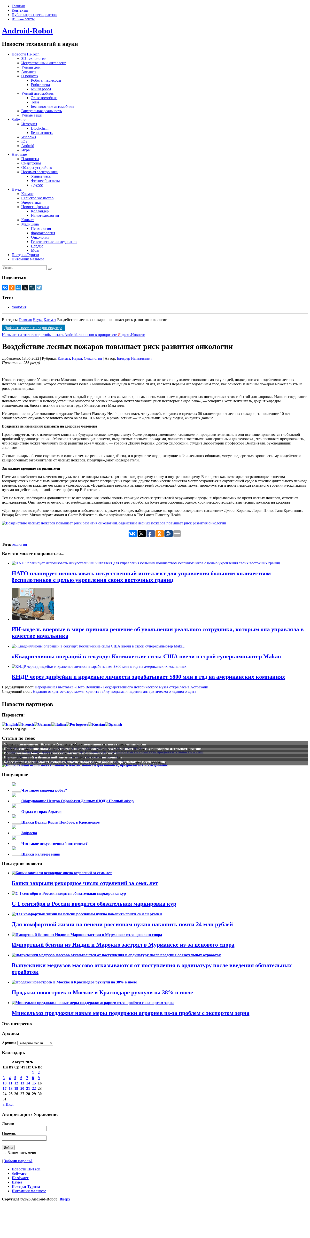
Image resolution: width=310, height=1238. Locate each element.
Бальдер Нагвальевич (134, 358)
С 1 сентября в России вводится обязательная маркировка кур (94, 904)
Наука (17, 189)
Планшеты (30, 159)
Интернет (29, 124)
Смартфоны (31, 163)
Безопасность (42, 133)
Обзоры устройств (36, 167)
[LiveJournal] (32, 287)
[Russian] (96, 724)
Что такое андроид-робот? (44, 790)
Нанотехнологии (45, 215)
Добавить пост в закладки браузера (33, 328)
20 (22, 1088)
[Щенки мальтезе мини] (16, 854)
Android (27, 146)
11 (10, 1083)
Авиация (28, 72)
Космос (27, 194)
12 (16, 1083)
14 (28, 1083)
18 (11, 1088)
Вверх (65, 1199)
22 (34, 1088)
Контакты (20, 10)
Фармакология (43, 233)
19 (16, 1088)
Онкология (40, 237)
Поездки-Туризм (25, 255)
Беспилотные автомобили (52, 106)
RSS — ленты (23, 19)
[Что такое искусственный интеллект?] (16, 843)
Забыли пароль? (18, 1161)
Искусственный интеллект (43, 63)
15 (34, 1083)
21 (28, 1088)
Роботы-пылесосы (46, 80)
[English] (10, 724)
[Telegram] (39, 287)
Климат (27, 220)
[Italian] (58, 724)
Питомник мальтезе (28, 259)
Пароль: (9, 1133)
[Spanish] (113, 724)
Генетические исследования (54, 242)
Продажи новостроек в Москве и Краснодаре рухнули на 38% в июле (102, 992)
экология (19, 307)
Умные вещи (31, 115)
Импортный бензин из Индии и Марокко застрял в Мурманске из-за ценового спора (123, 945)
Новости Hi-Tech (25, 54)
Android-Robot (27, 30)
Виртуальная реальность (41, 111)
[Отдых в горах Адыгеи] (16, 812)
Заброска (29, 833)
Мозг (35, 250)
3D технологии (33, 58)
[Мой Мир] (18, 287)
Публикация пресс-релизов (34, 15)
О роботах (29, 76)
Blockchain (39, 128)
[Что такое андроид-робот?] (16, 790)
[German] (42, 724)
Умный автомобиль (37, 93)
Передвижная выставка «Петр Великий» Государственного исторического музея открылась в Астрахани (121, 687)
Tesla (35, 102)
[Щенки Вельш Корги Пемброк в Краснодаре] (16, 822)
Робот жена (40, 85)
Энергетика (31, 202)
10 (5, 1083)
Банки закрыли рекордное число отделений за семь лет (85, 883)
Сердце (37, 246)
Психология (41, 228)
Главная (18, 6)
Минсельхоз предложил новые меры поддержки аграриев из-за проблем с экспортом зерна (130, 1013)
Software (18, 119)
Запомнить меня (21, 1153)
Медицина (30, 224)
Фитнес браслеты (45, 181)
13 (22, 1083)
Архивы (9, 1043)
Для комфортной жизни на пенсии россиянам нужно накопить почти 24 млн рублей (122, 924)
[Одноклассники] (12, 287)
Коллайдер (40, 211)
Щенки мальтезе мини (40, 854)
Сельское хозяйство (37, 198)
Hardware (19, 154)
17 (5, 1088)
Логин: (8, 1124)
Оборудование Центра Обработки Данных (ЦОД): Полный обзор (77, 801)
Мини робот (41, 89)
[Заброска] (16, 833)
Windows (28, 137)
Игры (26, 150)
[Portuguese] (77, 724)
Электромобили (44, 98)
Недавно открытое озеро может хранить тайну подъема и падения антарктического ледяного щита (114, 691)
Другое (37, 185)
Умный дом (30, 67)
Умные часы (41, 176)
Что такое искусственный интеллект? (54, 843)
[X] (25, 287)
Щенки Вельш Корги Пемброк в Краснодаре (60, 822)
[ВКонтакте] (5, 287)
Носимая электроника (39, 172)
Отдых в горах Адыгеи (41, 812)
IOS (24, 141)
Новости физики (35, 207)
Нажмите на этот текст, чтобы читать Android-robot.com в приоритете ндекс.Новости (73, 335)
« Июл (8, 1104)
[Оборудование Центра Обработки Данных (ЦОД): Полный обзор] (16, 801)
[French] (26, 724)
